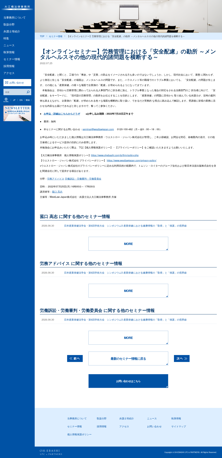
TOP (42, 36)
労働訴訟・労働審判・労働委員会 (83, 178)
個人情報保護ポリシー (79, 434)
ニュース (9, 45)
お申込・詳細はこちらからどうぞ (62, 113)
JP (14, 99)
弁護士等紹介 (11, 31)
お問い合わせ (16, 82)
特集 (6, 38)
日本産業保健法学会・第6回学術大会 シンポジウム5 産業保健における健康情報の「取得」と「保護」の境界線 (125, 225)
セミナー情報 (11, 59)
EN (21, 99)
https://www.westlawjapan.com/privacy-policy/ (131, 160)
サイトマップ (178, 426)
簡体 (28, 99)
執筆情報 (9, 52)
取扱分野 (9, 24)
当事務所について (14, 17)
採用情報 (9, 66)
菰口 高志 (57, 191)
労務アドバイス (55, 178)
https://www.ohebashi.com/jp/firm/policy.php (115, 155)
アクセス (9, 73)
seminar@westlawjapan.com (98, 129)
